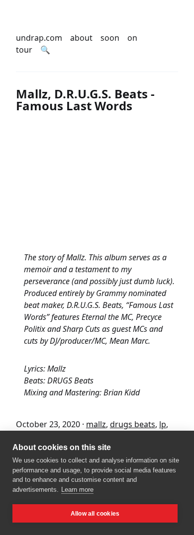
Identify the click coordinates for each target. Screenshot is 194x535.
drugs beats (132, 424)
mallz (96, 424)
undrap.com (39, 37)
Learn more (77, 489)
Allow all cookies (95, 513)
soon (109, 37)
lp (162, 424)
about (81, 37)
